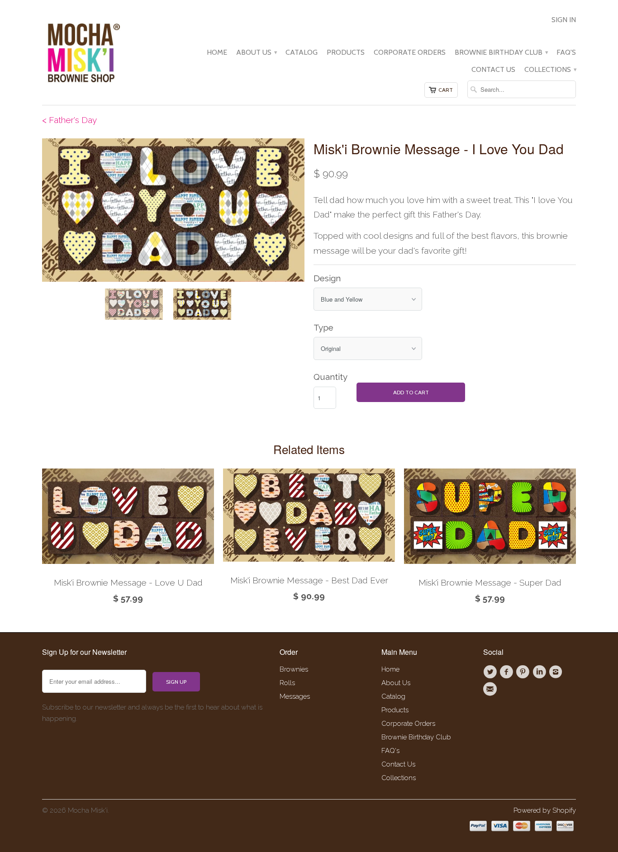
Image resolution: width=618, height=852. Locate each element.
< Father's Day (69, 120)
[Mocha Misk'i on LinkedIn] (540, 672)
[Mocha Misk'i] (83, 51)
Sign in (563, 20)
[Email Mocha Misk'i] (491, 689)
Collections (550, 70)
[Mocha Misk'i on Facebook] (507, 672)
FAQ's (566, 52)
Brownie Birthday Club (501, 52)
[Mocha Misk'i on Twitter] (491, 672)
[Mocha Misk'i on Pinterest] (524, 672)
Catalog (301, 52)
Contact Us (493, 70)
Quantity (330, 377)
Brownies (294, 669)
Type (323, 327)
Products (346, 52)
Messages (295, 696)
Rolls (287, 683)
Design (327, 278)
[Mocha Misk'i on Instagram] (557, 672)
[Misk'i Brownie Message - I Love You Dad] (173, 209)
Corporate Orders (410, 52)
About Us (256, 52)
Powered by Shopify (544, 810)
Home (217, 52)
